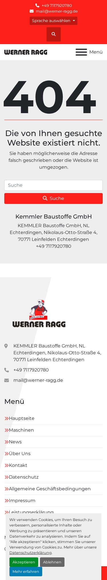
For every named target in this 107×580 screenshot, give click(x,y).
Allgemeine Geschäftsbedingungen (50, 488)
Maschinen (21, 430)
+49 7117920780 (57, 5)
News (15, 442)
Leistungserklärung (31, 512)
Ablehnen (52, 562)
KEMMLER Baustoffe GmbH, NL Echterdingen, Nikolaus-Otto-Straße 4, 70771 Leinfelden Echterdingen (57, 352)
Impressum (22, 500)
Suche (57, 198)
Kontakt (18, 465)
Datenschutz (24, 477)
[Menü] (81, 52)
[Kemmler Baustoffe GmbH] (38, 312)
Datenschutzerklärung (30, 552)
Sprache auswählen (51, 20)
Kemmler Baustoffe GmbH (53, 216)
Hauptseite (22, 418)
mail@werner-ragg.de (57, 11)
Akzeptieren (24, 562)
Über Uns (20, 453)
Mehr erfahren (26, 571)
